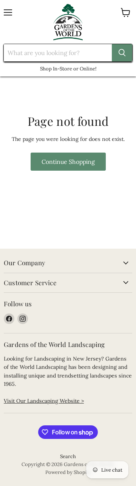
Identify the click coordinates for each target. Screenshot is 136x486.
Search (68, 456)
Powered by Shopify (68, 472)
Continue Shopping (68, 161)
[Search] (122, 52)
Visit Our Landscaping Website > (44, 400)
